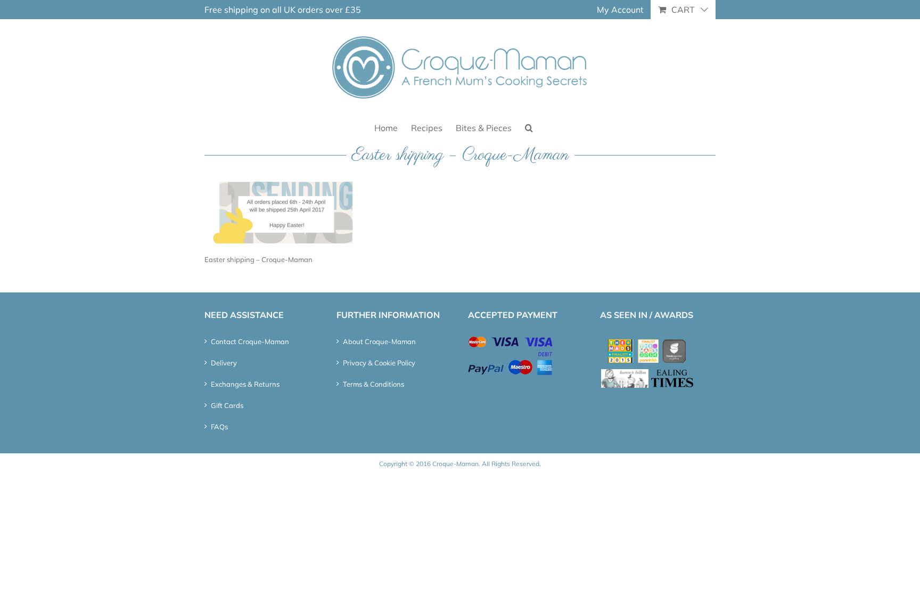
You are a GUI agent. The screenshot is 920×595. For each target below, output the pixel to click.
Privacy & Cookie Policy (379, 362)
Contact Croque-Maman (250, 341)
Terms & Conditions (373, 384)
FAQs (219, 426)
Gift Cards (227, 405)
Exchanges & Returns (245, 384)
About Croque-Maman (379, 341)
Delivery (224, 362)
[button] (529, 127)
